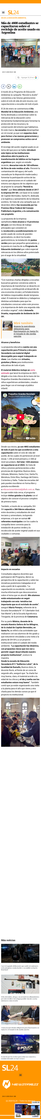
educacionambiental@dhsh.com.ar (18, 489)
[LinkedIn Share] (14, 86)
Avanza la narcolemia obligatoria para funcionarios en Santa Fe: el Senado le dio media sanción (26, 331)
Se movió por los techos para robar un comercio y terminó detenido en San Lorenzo (18, 1058)
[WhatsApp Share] (20, 86)
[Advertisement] (20, 841)
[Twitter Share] (9, 86)
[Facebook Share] (3, 86)
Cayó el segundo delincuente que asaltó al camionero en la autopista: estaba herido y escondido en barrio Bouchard (19, 968)
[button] (3, 12)
